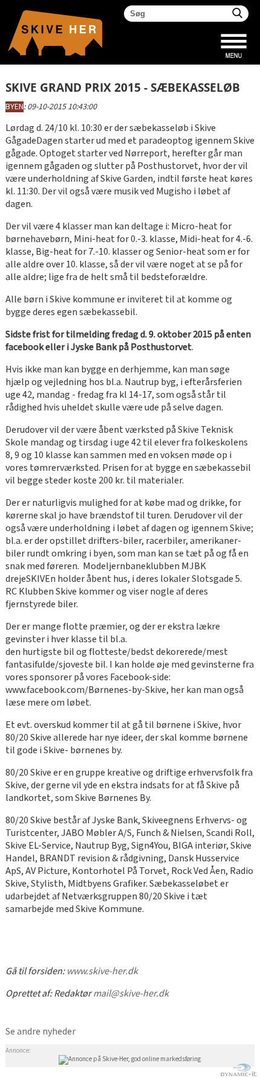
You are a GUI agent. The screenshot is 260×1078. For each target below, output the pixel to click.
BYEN (14, 106)
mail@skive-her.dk (131, 993)
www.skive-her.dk (102, 971)
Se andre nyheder (40, 1031)
